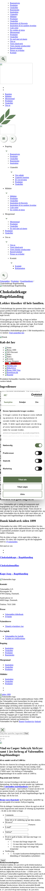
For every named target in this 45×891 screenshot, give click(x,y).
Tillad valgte (22, 487)
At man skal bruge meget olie (24, 842)
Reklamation (20, 268)
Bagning (8, 94)
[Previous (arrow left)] (1, 738)
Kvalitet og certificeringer (15, 638)
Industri (38, 721)
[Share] (3, 736)
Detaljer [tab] (22, 402)
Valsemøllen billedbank (14, 614)
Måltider (13, 17)
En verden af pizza (17, 30)
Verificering (9, 851)
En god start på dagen (18, 39)
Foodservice (29, 721)
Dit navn (9, 822)
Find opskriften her (16, 333)
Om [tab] (36, 402)
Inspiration (14, 12)
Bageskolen (14, 10)
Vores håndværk (16, 44)
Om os (12, 41)
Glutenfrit (14, 14)
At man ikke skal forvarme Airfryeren (28, 844)
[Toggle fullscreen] (6, 736)
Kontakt (13, 53)
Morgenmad (15, 32)
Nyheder (8, 616)
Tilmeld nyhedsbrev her (14, 626)
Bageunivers (15, 3)
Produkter (14, 5)
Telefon (8, 832)
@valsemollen (11, 542)
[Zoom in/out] (9, 736)
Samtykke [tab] (8, 402)
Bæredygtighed (16, 48)
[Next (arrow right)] (3, 738)
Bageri (21, 721)
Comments (9, 815)
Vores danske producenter (20, 46)
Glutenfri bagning (22, 177)
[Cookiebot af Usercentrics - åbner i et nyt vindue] (31, 395)
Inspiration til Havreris (19, 23)
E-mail (8, 827)
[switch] (38, 453)
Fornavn (32, 825)
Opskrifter (14, 8)
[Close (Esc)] (1, 736)
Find (26, 733)
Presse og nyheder (17, 50)
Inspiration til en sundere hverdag (23, 26)
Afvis (22, 494)
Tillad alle (22, 479)
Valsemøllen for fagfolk (14, 636)
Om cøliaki (19, 175)
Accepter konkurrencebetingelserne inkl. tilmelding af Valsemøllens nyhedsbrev (27, 855)
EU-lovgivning (21, 180)
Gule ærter (14, 28)
